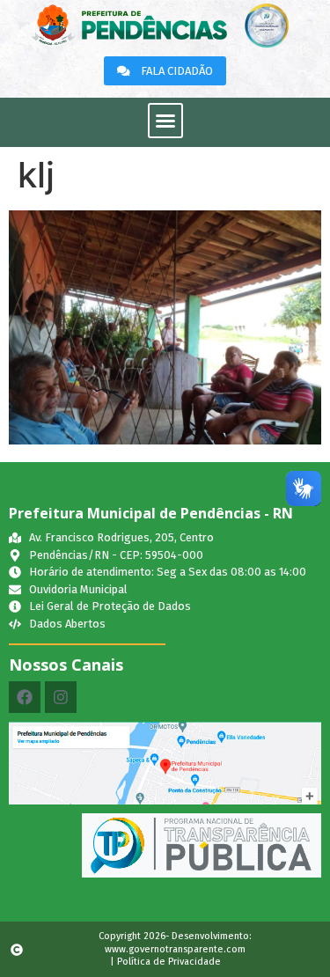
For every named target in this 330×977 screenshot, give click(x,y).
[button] (165, 120)
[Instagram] (61, 697)
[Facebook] (24, 697)
